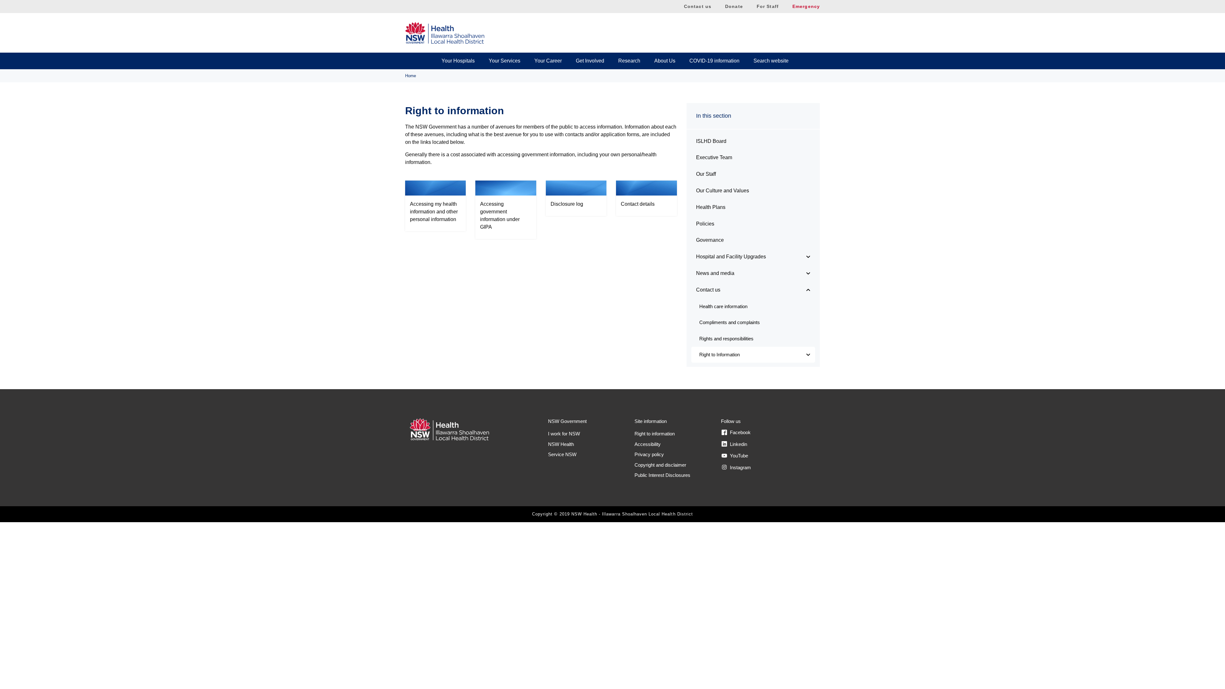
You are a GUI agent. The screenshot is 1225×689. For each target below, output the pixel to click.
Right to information (655, 433)
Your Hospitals (458, 60)
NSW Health (561, 444)
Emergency (806, 6)
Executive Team (714, 157)
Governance (710, 240)
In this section (713, 116)
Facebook (740, 432)
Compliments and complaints (729, 322)
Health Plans (710, 207)
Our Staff (706, 174)
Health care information (723, 306)
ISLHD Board (711, 141)
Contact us (697, 6)
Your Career (548, 60)
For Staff (768, 6)
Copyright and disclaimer (660, 465)
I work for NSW (564, 433)
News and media (715, 273)
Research (629, 60)
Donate (734, 6)
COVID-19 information (714, 60)
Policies (705, 223)
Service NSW (562, 454)
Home (410, 75)
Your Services (504, 60)
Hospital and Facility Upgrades (731, 256)
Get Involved (590, 60)
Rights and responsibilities (726, 338)
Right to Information (719, 354)
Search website (771, 60)
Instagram (740, 467)
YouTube (738, 455)
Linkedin (738, 444)
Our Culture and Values (722, 190)
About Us (664, 60)
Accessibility (648, 444)
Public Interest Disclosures (662, 475)
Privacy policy (649, 454)
